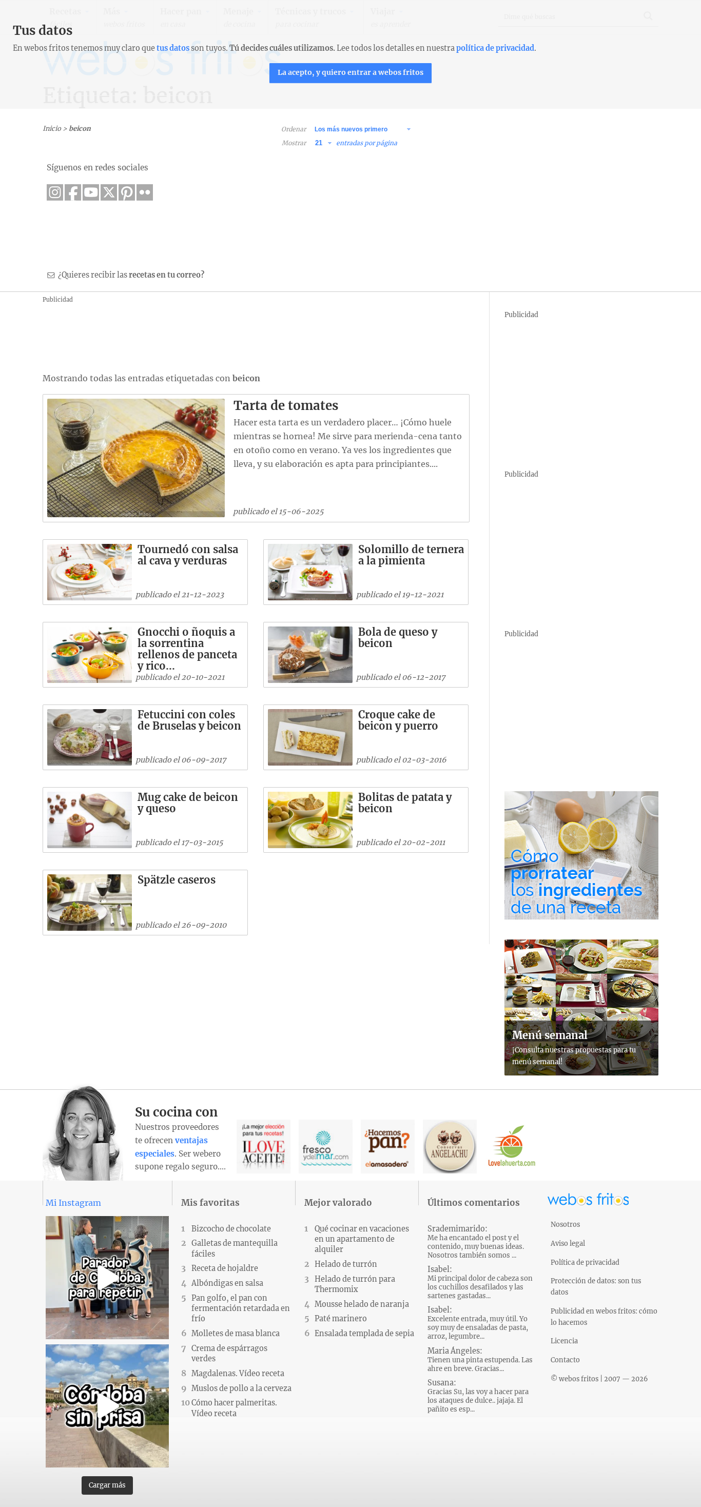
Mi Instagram (73, 1203)
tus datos (173, 48)
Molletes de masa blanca (235, 1333)
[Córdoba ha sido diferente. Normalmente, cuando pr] (107, 1405)
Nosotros (565, 1224)
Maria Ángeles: (480, 1359)
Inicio (52, 128)
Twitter (109, 192)
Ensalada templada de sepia (364, 1333)
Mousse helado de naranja (362, 1304)
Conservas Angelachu (450, 1146)
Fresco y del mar (326, 1146)
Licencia (564, 1341)
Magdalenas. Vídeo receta (237, 1373)
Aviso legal (568, 1243)
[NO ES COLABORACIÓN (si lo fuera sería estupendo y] (107, 1277)
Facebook (73, 192)
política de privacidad (495, 48)
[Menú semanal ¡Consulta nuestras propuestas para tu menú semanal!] (581, 1072)
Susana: (478, 1396)
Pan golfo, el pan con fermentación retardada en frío (240, 1308)
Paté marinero (341, 1318)
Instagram (55, 192)
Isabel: (480, 1282)
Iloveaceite (263, 1146)
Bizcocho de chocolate (231, 1229)
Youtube (91, 192)
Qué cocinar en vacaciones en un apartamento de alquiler (362, 1239)
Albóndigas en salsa (227, 1283)
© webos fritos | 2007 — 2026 (599, 1379)
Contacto (565, 1360)
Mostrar (294, 143)
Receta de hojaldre (224, 1268)
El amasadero (388, 1146)
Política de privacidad (585, 1262)
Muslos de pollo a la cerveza (241, 1388)
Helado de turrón (346, 1264)
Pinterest (127, 192)
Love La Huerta (512, 1146)
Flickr (145, 192)
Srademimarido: (475, 1242)
